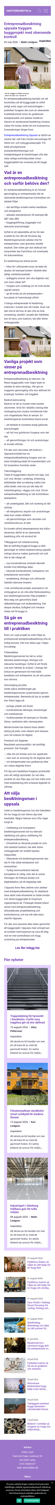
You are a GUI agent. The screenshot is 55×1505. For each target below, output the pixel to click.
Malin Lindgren (29, 42)
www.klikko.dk (30, 1467)
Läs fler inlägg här (27, 948)
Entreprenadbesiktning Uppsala (21, 135)
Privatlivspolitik (31, 1501)
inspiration (45, 41)
